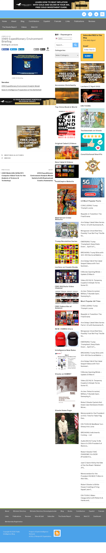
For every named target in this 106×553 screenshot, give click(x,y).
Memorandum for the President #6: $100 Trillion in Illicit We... (92, 476)
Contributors (34, 21)
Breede (7, 158)
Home (4, 21)
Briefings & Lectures (10, 45)
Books (70, 511)
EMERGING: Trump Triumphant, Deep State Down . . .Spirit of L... (90, 244)
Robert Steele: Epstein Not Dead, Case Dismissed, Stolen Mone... (92, 404)
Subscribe (51, 516)
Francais (57, 21)
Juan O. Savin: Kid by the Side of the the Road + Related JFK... (92, 465)
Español (47, 21)
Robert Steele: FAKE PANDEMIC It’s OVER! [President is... (89, 454)
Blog (22, 21)
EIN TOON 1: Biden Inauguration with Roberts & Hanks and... (92, 497)
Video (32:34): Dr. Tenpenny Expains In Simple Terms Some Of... (91, 282)
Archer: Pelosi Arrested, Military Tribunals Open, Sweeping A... (90, 293)
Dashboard (97, 516)
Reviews (92, 21)
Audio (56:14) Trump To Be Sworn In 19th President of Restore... (91, 443)
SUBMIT (88, 56)
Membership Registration (14, 521)
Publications (79, 21)
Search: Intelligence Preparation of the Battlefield (21, 90)
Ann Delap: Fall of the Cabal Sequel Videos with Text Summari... (91, 263)
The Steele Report (9, 27)
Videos (24, 27)
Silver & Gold (39, 516)
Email (86, 46)
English (59, 38)
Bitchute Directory (19, 511)
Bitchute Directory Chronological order (43, 511)
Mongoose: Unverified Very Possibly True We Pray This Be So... (92, 233)
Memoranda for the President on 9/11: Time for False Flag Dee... (92, 415)
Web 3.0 (34, 27)
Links (68, 21)
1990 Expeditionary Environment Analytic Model (21, 86)
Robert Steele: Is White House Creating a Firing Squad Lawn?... (90, 487)
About (13, 21)
